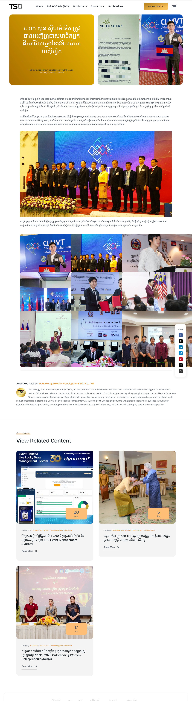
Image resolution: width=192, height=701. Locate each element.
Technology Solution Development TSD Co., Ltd (51, 70)
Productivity (122, 362)
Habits (64, 362)
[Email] (181, 365)
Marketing (107, 362)
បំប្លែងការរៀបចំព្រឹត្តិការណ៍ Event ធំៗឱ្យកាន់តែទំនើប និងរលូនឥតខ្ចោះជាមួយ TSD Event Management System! (53, 540)
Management (92, 362)
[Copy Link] (181, 371)
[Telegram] (181, 353)
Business (34, 530)
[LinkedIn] (181, 347)
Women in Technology (158, 362)
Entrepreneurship (49, 362)
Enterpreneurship (29, 362)
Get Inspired (44, 530)
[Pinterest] (181, 359)
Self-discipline (137, 362)
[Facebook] (181, 335)
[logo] (15, 4)
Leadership (76, 362)
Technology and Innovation (61, 530)
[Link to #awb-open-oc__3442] (174, 6)
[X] (181, 341)
